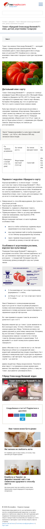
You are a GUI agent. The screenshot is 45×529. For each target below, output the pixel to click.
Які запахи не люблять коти (18, 449)
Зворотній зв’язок (8, 523)
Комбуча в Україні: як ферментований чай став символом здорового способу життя (19, 480)
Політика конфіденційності (25, 523)
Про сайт (5, 525)
